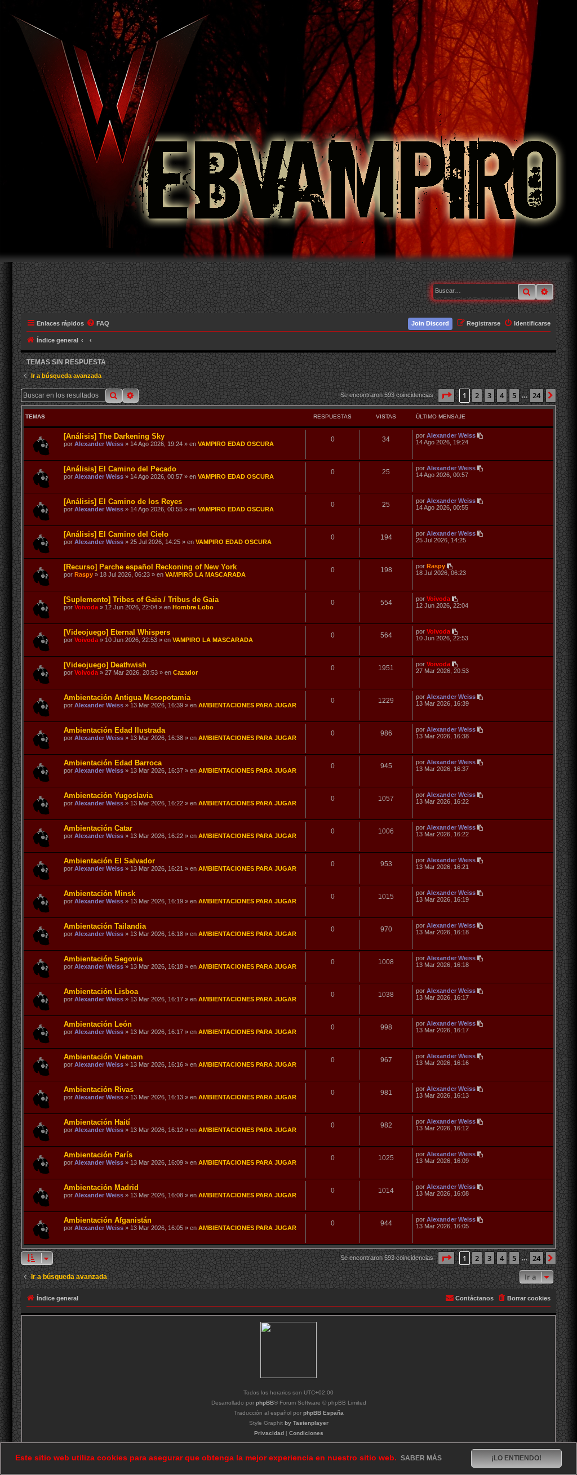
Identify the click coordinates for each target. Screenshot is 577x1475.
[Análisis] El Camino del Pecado (120, 469)
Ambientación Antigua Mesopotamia (127, 697)
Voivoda (86, 607)
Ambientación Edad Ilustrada (114, 730)
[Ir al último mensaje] (481, 435)
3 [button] (489, 395)
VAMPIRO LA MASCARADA (205, 574)
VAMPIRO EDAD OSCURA (236, 443)
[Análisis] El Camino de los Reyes (123, 501)
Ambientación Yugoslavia (108, 795)
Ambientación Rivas (99, 1089)
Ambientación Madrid (101, 1187)
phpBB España (323, 1413)
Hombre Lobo (193, 607)
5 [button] (514, 395)
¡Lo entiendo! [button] (516, 1458)
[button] (446, 395)
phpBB (265, 1403)
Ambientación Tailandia (105, 926)
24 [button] (536, 395)
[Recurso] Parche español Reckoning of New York (150, 567)
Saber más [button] (421, 1458)
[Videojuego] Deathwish (105, 665)
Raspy (83, 574)
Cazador (185, 672)
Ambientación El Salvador (109, 861)
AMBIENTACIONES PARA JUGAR (247, 705)
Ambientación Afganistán (108, 1220)
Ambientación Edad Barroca (113, 763)
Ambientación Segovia (103, 959)
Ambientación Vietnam (103, 1057)
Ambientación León (98, 1024)
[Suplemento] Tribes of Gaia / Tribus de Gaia (141, 599)
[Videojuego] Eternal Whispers (117, 632)
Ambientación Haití (97, 1122)
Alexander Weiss (98, 443)
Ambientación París (98, 1155)
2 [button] (477, 395)
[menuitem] (98, 323)
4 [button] (502, 395)
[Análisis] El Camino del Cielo (116, 534)
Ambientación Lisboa (101, 991)
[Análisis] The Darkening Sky (114, 436)
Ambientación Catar (98, 828)
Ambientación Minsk (99, 893)
